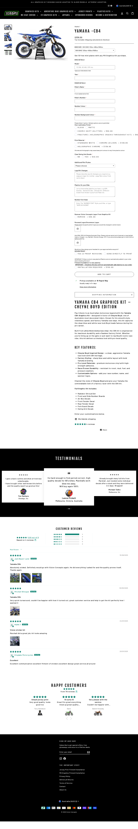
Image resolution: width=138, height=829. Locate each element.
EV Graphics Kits (49, 15)
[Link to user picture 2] (26, 578)
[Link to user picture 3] (37, 578)
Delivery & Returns (66, 780)
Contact (62, 786)
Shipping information (104, 295)
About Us (63, 790)
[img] (15, 555)
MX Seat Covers (28, 15)
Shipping (88, 40)
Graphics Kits (32, 11)
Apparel (66, 15)
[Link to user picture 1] (15, 578)
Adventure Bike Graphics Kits (59, 11)
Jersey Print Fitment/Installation (72, 770)
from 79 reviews (68, 691)
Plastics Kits (104, 11)
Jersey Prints (86, 11)
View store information (88, 287)
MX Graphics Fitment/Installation (72, 773)
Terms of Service (66, 783)
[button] (80, 424)
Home (77, 26)
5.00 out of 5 (33, 537)
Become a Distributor (106, 15)
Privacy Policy (65, 776)
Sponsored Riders (84, 15)
